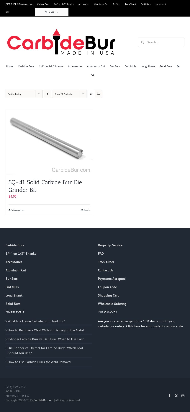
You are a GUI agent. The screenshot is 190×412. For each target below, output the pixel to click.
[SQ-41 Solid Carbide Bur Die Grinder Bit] (49, 142)
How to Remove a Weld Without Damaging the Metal (46, 330)
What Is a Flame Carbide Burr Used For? (36, 321)
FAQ (101, 253)
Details (86, 210)
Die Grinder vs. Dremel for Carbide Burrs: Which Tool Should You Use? (45, 350)
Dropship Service (110, 245)
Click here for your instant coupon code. (155, 326)
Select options (17, 210)
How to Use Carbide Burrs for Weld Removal (39, 362)
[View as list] (98, 94)
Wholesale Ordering (112, 304)
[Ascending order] (47, 94)
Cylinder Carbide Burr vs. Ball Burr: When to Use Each (46, 339)
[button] (92, 74)
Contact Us (105, 270)
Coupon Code (107, 287)
